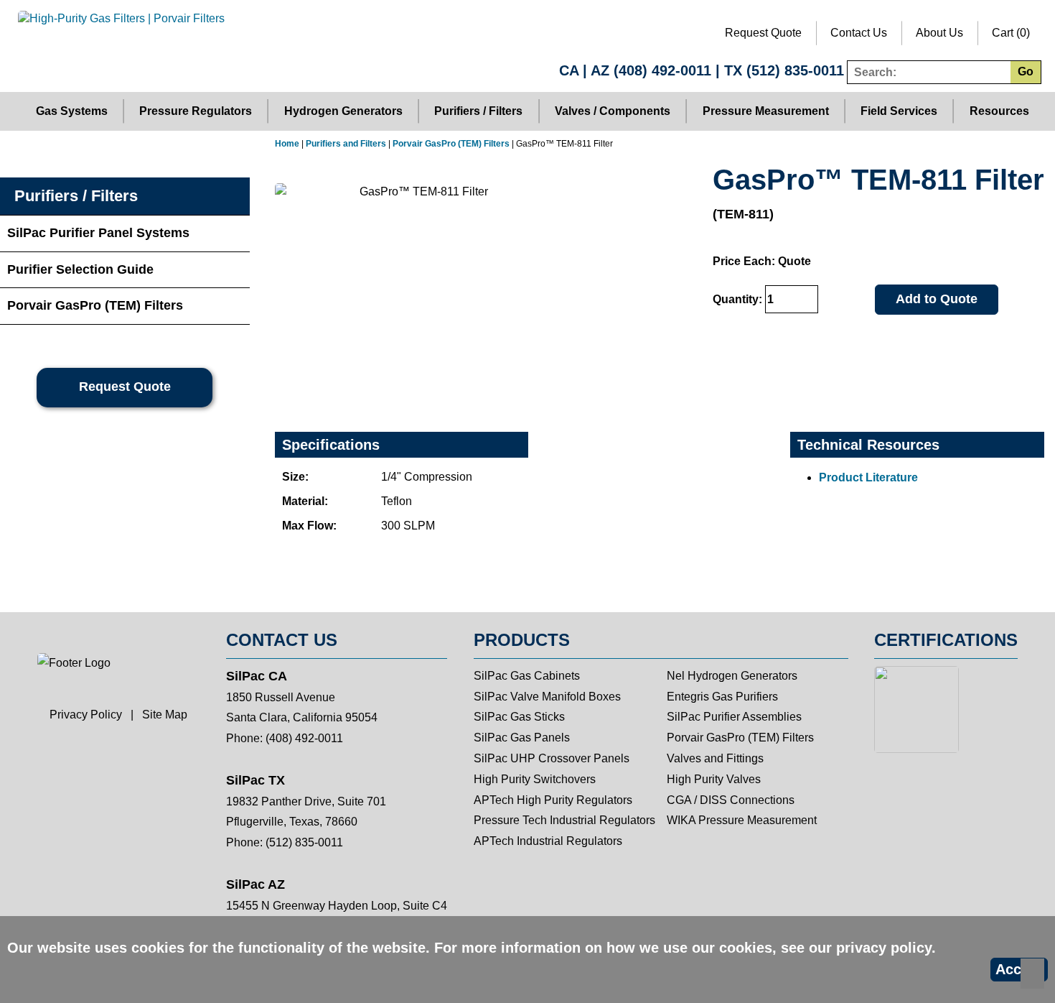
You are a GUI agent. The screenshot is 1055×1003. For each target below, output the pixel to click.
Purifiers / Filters (478, 111)
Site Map (164, 714)
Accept (1019, 969)
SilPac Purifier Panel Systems (98, 233)
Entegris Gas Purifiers (722, 696)
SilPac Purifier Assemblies (734, 717)
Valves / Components (612, 111)
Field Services (899, 111)
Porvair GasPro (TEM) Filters (451, 144)
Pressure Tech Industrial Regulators (564, 820)
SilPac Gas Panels (522, 737)
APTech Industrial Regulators (548, 841)
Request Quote (763, 33)
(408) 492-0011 (662, 70)
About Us (939, 33)
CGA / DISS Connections (730, 800)
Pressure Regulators (195, 111)
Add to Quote (936, 299)
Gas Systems (72, 111)
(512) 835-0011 (795, 70)
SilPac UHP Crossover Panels (551, 758)
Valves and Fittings (715, 758)
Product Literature (868, 477)
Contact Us (858, 33)
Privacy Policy (86, 714)
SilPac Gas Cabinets (527, 676)
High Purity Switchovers (535, 779)
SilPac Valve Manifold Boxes (547, 696)
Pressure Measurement (766, 111)
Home (287, 144)
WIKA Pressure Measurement (742, 820)
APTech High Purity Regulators (553, 800)
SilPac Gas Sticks (519, 717)
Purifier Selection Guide (80, 269)
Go (1025, 71)
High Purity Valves (714, 779)
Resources (999, 111)
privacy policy (884, 948)
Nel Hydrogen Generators (732, 676)
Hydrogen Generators (343, 111)
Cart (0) (1011, 33)
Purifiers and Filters (346, 144)
